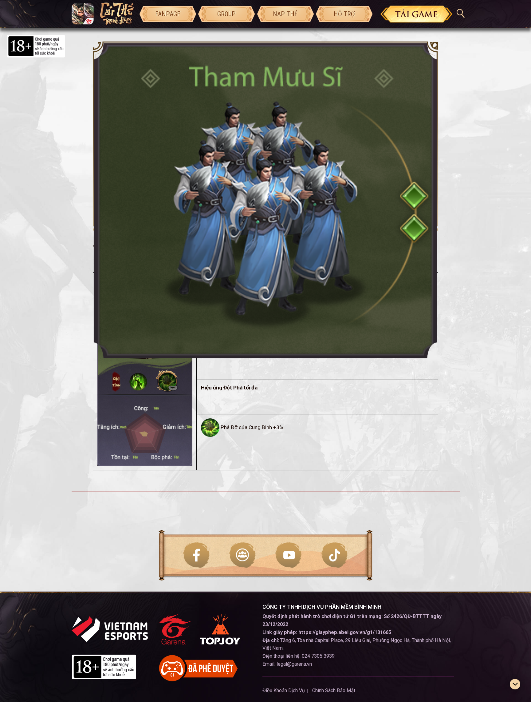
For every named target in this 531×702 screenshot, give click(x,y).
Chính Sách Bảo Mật (333, 690)
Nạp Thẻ (285, 14)
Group (226, 14)
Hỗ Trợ (344, 14)
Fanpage (167, 14)
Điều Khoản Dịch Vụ (283, 690)
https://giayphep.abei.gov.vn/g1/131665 (344, 632)
